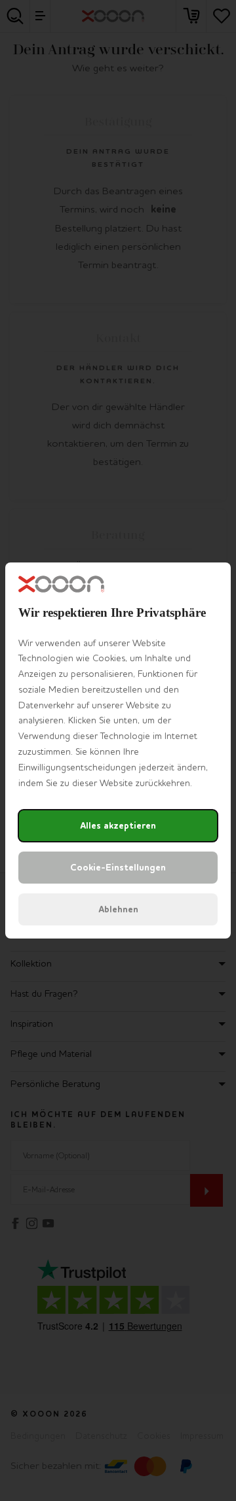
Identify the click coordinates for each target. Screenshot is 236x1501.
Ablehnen (118, 909)
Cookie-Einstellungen (118, 867)
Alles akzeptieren (118, 826)
